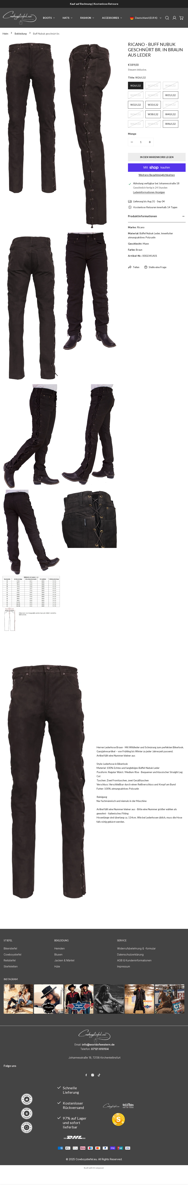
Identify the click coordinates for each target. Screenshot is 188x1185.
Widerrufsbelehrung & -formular (136, 948)
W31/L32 (170, 95)
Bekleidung (21, 33)
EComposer (98, 1168)
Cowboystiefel (12, 954)
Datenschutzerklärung (130, 954)
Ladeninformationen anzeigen (149, 192)
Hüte (57, 966)
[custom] (86, 1075)
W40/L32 (170, 114)
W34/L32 (170, 104)
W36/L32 (135, 114)
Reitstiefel (10, 960)
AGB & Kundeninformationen (134, 960)
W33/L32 (153, 104)
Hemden (59, 948)
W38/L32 (153, 114)
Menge (132, 133)
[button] (181, 17)
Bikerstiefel (10, 948)
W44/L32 (153, 123)
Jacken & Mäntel (64, 960)
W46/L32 (170, 123)
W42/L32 (135, 123)
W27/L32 (153, 85)
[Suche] (167, 17)
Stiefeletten (11, 966)
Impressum (123, 966)
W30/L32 (153, 95)
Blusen (58, 954)
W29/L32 (135, 95)
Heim (5, 33)
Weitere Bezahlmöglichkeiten (157, 174)
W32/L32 (135, 104)
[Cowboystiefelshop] (20, 18)
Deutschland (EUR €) (146, 17)
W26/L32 (135, 85)
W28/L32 (170, 85)
